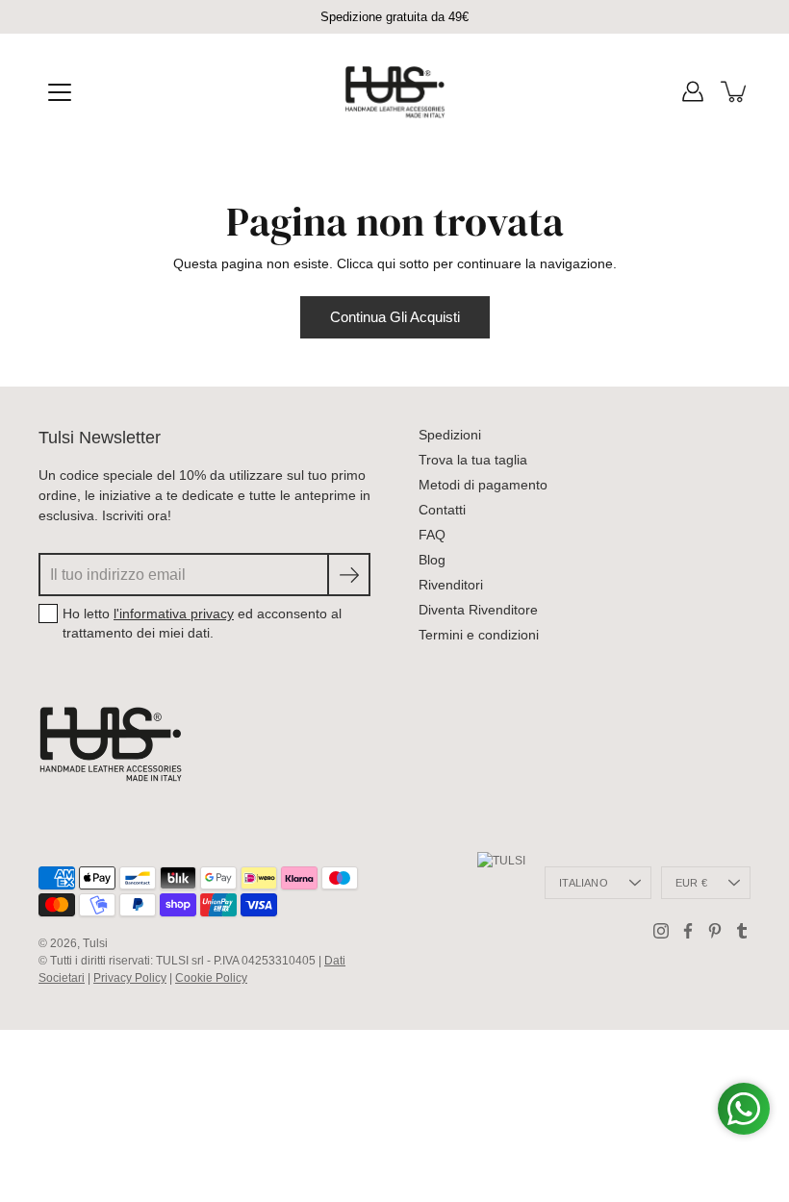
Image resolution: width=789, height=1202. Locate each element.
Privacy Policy (129, 978)
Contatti (442, 509)
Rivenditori (451, 584)
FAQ (432, 534)
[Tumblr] (742, 931)
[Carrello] (735, 91)
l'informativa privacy (174, 613)
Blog (432, 559)
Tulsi (95, 943)
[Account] (692, 91)
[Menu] (59, 92)
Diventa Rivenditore (478, 609)
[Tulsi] (394, 91)
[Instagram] (661, 931)
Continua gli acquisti (395, 317)
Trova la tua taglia (473, 459)
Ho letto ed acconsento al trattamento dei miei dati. (202, 623)
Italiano (583, 883)
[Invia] (348, 574)
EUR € (691, 883)
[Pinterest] (715, 931)
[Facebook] (688, 931)
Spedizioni (450, 434)
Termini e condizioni (479, 634)
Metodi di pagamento (483, 484)
